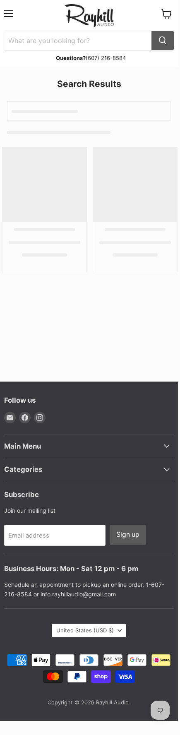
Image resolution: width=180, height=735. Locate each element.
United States (85, 630)
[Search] (162, 40)
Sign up (127, 534)
